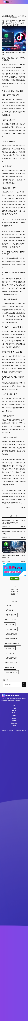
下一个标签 (21, 508)
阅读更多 (23, 526)
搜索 (23, 684)
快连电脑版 (9, 653)
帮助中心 (13, 591)
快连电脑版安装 (11, 663)
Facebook (14, 720)
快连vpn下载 (10, 615)
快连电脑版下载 (11, 658)
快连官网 (9, 648)
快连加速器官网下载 (12, 643)
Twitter (14, 725)
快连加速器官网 (11, 639)
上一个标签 (6, 508)
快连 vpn (9, 610)
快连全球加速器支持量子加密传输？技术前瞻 (13, 533)
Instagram (14, 723)
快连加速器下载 (11, 634)
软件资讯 (13, 594)
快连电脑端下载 (11, 672)
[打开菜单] (26, 2)
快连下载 (9, 624)
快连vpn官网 (10, 619)
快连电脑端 (9, 667)
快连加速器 (10, 629)
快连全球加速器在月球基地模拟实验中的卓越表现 (13, 557)
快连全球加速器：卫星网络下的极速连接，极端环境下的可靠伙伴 (13, 522)
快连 (8, 605)
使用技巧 (13, 589)
